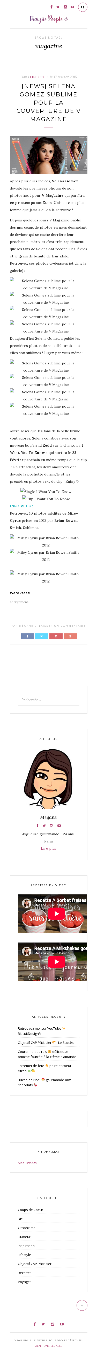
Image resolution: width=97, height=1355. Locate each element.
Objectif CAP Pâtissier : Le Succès (46, 1042)
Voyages (25, 1281)
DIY (20, 1218)
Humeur (24, 1236)
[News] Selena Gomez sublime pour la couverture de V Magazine (49, 103)
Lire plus (48, 848)
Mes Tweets (27, 1163)
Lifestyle (39, 77)
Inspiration (26, 1245)
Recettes (25, 1272)
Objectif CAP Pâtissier (34, 1263)
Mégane (26, 625)
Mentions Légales (48, 1345)
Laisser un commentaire (62, 625)
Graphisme (26, 1227)
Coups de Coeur (30, 1209)
